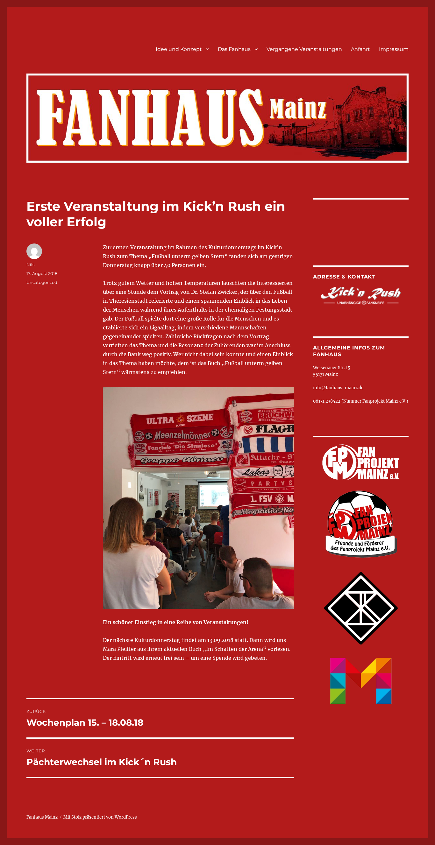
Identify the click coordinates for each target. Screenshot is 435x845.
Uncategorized (41, 282)
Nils (30, 264)
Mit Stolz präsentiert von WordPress (100, 817)
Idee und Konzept (179, 49)
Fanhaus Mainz (42, 817)
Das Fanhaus (234, 49)
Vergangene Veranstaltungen (304, 49)
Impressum (394, 49)
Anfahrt (360, 49)
